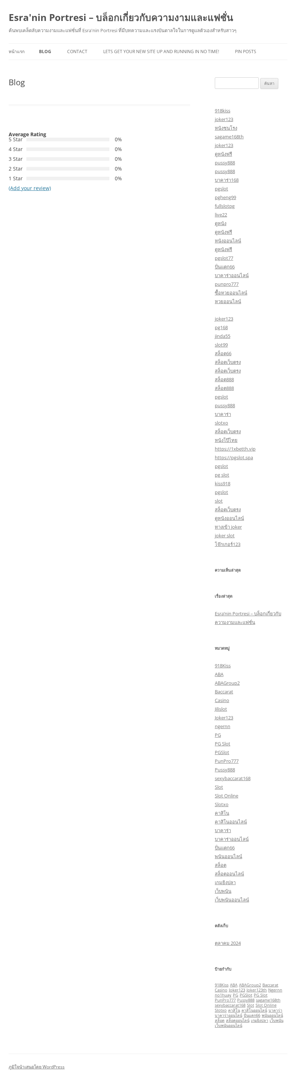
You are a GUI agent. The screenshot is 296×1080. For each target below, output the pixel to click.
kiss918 (222, 483)
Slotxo (221, 804)
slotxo (221, 422)
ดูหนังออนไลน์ (229, 518)
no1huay (223, 995)
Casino (222, 700)
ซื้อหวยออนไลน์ (231, 292)
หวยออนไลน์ (228, 301)
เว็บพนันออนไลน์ (232, 899)
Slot (219, 787)
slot (219, 501)
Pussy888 (225, 769)
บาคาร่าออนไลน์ (232, 275)
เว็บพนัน (223, 891)
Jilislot (221, 709)
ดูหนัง (220, 223)
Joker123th (257, 990)
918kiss (222, 110)
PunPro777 (227, 761)
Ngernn (275, 990)
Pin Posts (245, 51)
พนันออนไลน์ (228, 856)
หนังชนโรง (226, 128)
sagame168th (229, 136)
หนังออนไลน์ (228, 240)
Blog (45, 51)
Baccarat (224, 691)
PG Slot (222, 743)
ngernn (222, 726)
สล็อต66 (223, 353)
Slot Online (226, 795)
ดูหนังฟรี (223, 154)
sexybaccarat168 (233, 778)
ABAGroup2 (227, 683)
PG (218, 735)
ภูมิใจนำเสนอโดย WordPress (37, 1067)
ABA (219, 674)
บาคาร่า (223, 414)
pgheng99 (225, 197)
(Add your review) (30, 188)
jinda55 (222, 336)
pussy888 (225, 162)
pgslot (221, 188)
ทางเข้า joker (228, 527)
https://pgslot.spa (234, 457)
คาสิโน (222, 813)
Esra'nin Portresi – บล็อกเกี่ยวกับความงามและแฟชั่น (121, 17)
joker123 (224, 119)
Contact (77, 51)
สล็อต (220, 865)
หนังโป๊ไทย (226, 440)
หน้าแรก (17, 51)
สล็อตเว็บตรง (228, 362)
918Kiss (223, 665)
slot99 (221, 344)
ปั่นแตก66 (225, 266)
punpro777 (227, 284)
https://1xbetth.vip (235, 449)
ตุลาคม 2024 (228, 943)
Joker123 (224, 717)
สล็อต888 (224, 379)
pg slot (222, 475)
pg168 (221, 327)
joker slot (225, 535)
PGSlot (222, 752)
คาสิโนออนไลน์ (231, 821)
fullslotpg (225, 206)
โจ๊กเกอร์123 (227, 544)
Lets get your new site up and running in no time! (161, 51)
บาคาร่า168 (227, 180)
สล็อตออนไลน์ (229, 873)
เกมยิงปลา (225, 882)
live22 (221, 214)
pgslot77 (224, 258)
